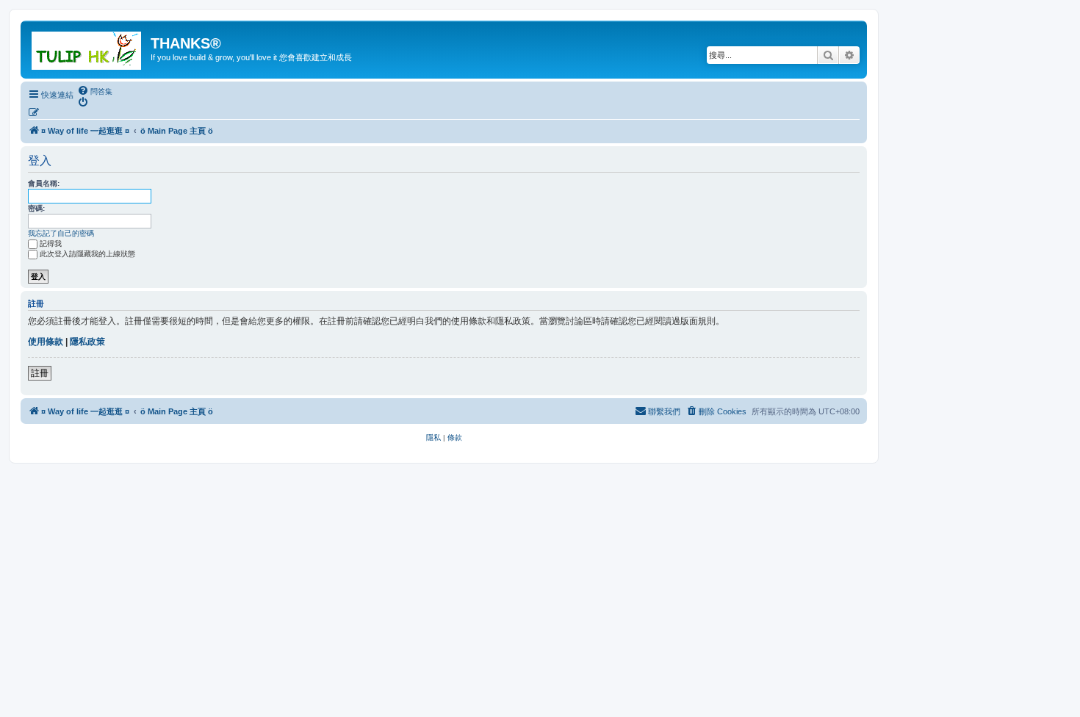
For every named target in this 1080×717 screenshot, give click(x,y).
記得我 (51, 243)
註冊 (39, 373)
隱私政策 (87, 341)
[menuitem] (94, 91)
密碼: (36, 208)
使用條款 (45, 341)
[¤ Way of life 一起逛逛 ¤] (87, 47)
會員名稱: (44, 183)
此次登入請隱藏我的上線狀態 (87, 254)
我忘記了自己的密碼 (61, 233)
